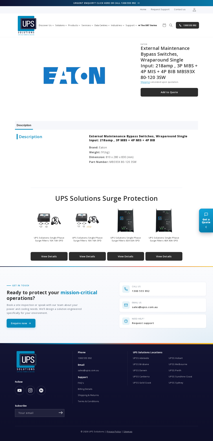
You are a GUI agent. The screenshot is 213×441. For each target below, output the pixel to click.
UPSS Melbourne (178, 364)
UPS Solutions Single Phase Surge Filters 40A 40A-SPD (164, 239)
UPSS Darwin (140, 370)
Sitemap (127, 431)
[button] (46, 25)
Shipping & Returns (88, 395)
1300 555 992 (85, 358)
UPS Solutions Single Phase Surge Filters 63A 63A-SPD (125, 239)
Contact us (180, 9)
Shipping (145, 82)
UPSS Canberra (141, 376)
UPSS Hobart (176, 358)
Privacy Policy (114, 431)
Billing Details (85, 389)
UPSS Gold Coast (142, 382)
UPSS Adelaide (141, 358)
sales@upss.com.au (88, 370)
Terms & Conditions (88, 401)
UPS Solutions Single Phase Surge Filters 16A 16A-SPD (87, 239)
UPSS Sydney (176, 382)
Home (143, 9)
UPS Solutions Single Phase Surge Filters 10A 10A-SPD (49, 239)
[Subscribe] (60, 412)
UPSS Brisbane (141, 364)
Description (24, 125)
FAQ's (81, 382)
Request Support (160, 9)
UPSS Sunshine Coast (180, 376)
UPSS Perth (175, 370)
